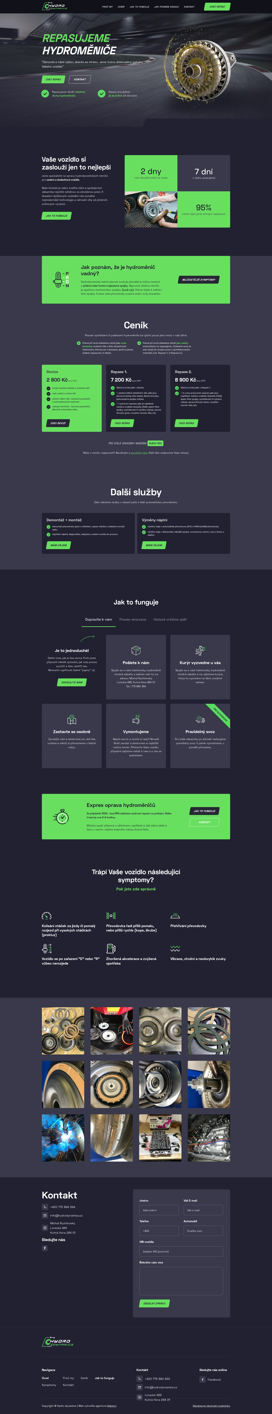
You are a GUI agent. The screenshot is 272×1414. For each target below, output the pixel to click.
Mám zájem (58, 545)
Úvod (45, 1378)
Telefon (144, 1221)
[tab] (99, 621)
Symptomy (49, 1385)
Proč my (107, 7)
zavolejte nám (139, 452)
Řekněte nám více (151, 1262)
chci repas (122, 423)
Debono (111, 1405)
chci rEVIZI (58, 423)
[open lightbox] (63, 1030)
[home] (54, 6)
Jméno (143, 1200)
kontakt (80, 79)
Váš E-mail (190, 1200)
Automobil (190, 1221)
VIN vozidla (146, 1241)
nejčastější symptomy (198, 279)
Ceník (121, 7)
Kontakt (189, 7)
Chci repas (217, 6)
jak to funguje (56, 215)
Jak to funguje (139, 7)
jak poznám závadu (166, 7)
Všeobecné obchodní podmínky (211, 1405)
